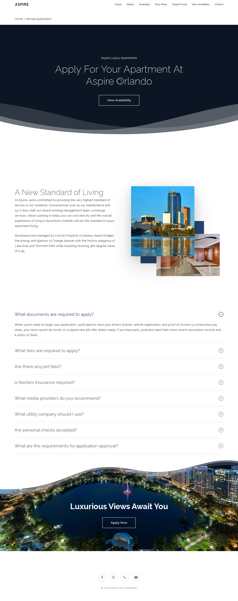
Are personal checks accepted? (46, 430)
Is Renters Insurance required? (45, 382)
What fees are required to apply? (47, 350)
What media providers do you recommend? (58, 398)
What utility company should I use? (49, 414)
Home (19, 19)
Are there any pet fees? (38, 366)
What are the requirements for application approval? (66, 445)
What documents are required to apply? (54, 314)
